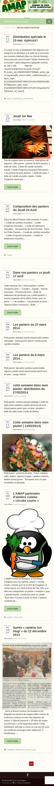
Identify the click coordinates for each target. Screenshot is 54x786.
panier (9, 255)
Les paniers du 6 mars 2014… (29, 356)
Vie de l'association (28, 44)
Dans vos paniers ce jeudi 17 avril (31, 274)
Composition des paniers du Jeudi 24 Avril (31, 208)
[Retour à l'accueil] (27, 9)
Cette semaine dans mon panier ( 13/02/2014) (30, 424)
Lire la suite (12, 187)
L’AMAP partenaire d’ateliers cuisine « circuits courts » (26, 497)
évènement (28, 98)
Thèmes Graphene (23, 783)
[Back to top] (48, 770)
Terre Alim (18, 617)
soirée (27, 750)
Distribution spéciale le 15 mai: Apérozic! (29, 38)
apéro (9, 98)
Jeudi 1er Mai (22, 116)
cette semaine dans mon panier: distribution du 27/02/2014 (30, 389)
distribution (18, 98)
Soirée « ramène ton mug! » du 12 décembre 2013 (30, 631)
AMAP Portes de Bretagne (16, 21)
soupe (33, 750)
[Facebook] (28, 774)
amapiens (11, 750)
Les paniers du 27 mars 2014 (29, 326)
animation (20, 750)
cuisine (10, 617)
